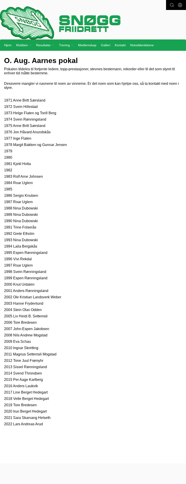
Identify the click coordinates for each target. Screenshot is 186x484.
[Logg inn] (180, 5)
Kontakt (120, 45)
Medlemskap (87, 45)
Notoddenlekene (142, 45)
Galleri (105, 45)
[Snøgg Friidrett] (93, 22)
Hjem (8, 45)
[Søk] (172, 5)
